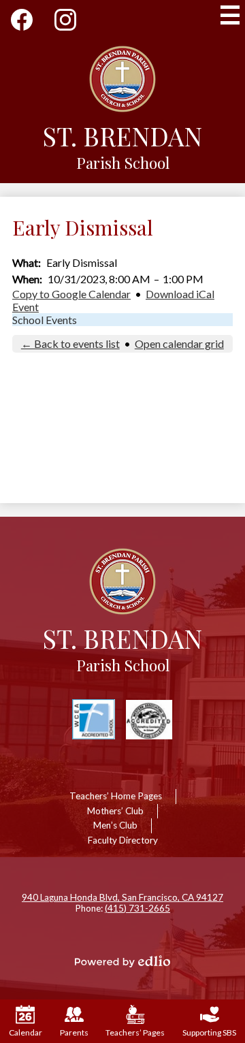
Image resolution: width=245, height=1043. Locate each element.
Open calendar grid (179, 343)
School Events (44, 319)
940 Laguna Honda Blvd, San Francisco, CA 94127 (122, 897)
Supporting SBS (209, 1032)
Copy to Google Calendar (71, 293)
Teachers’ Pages (135, 1032)
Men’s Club (115, 825)
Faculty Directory (123, 840)
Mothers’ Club (115, 810)
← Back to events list (70, 343)
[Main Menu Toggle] (230, 15)
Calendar (25, 1032)
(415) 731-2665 (137, 908)
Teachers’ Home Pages (115, 795)
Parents (74, 1032)
